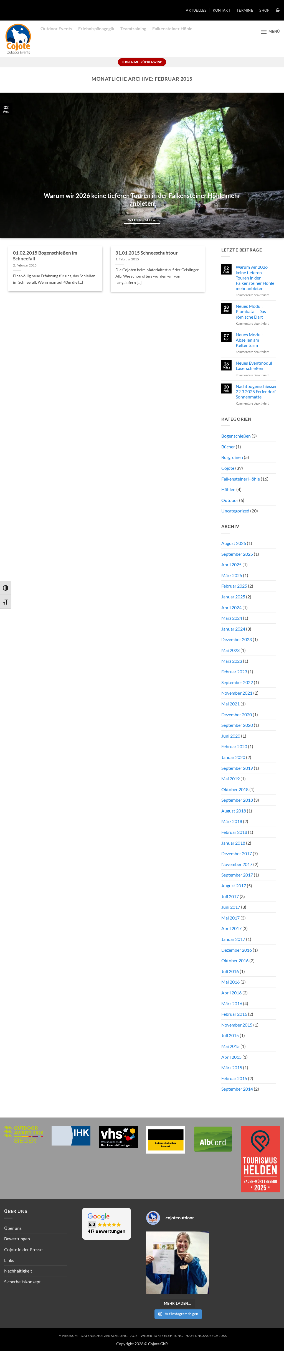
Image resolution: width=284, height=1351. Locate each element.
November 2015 (236, 1024)
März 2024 (231, 618)
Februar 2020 (234, 746)
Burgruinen (232, 457)
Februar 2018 (234, 832)
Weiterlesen (142, 220)
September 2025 (237, 554)
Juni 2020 (230, 735)
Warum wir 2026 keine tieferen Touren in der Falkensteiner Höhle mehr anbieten (142, 199)
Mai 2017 (230, 917)
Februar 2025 (234, 585)
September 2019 (237, 768)
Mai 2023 (230, 650)
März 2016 (231, 1003)
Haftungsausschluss (206, 1336)
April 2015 (231, 1057)
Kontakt (221, 10)
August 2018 (233, 810)
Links (9, 1260)
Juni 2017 (230, 907)
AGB (134, 1336)
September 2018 (237, 800)
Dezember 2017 (236, 853)
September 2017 (237, 874)
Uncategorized (235, 510)
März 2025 (231, 575)
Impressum (67, 1336)
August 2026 (233, 543)
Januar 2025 (233, 596)
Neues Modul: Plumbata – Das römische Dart (251, 311)
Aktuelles (196, 10)
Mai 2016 (230, 981)
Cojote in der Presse (23, 1249)
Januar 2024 (233, 628)
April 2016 (231, 992)
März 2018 (231, 821)
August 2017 (233, 885)
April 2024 (231, 607)
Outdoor (229, 500)
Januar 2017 (233, 939)
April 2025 (231, 564)
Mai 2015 (230, 1046)
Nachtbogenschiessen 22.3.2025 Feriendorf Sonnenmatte (257, 391)
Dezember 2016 (236, 950)
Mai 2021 (230, 703)
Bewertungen (17, 1238)
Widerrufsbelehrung (162, 1336)
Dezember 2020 (236, 714)
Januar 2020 (233, 757)
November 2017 (236, 864)
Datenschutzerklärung (104, 1336)
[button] (278, 10)
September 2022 (237, 682)
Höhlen (228, 489)
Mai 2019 (230, 778)
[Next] (271, 165)
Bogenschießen (236, 435)
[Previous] (13, 165)
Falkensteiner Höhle (240, 478)
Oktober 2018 (234, 789)
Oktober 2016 (234, 960)
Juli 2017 (230, 896)
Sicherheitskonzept (22, 1281)
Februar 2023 (234, 671)
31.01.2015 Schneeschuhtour (146, 253)
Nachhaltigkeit (18, 1270)
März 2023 (231, 661)
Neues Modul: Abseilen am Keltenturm (249, 340)
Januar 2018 (233, 842)
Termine (245, 10)
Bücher (228, 446)
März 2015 (231, 1067)
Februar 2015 (234, 1078)
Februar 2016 (234, 1014)
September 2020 (237, 725)
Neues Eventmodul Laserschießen (254, 365)
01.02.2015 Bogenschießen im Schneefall (45, 256)
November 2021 (236, 692)
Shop (264, 10)
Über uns (13, 1228)
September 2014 (237, 1088)
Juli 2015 (230, 1035)
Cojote (227, 468)
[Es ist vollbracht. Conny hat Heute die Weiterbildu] (177, 1262)
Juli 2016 (230, 971)
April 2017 (231, 928)
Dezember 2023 (236, 639)
